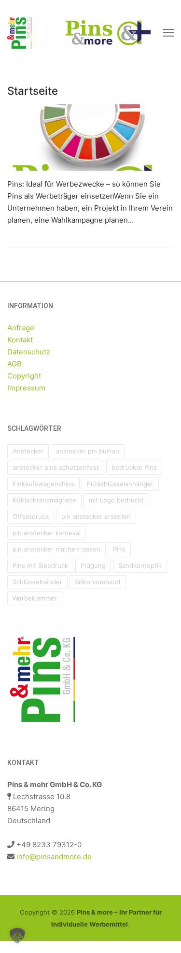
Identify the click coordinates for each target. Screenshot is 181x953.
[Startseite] (90, 137)
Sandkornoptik (140, 565)
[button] (17, 935)
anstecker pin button (87, 451)
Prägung (93, 565)
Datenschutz (28, 351)
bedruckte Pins (134, 467)
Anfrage (20, 327)
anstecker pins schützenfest (56, 467)
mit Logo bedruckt (116, 500)
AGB (14, 363)
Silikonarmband (97, 582)
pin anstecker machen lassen (56, 549)
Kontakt (20, 339)
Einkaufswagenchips (43, 484)
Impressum (26, 387)
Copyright (24, 375)
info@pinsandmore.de (54, 856)
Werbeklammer (35, 598)
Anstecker (28, 451)
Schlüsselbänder (37, 582)
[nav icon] (168, 32)
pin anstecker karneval (47, 533)
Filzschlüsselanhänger (120, 484)
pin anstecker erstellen (96, 516)
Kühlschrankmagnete (44, 500)
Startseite (32, 90)
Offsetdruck (31, 516)
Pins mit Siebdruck (40, 565)
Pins (119, 549)
